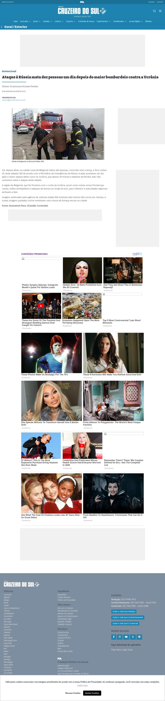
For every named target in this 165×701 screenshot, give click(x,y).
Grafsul (60, 643)
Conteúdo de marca (86, 21)
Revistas (7, 659)
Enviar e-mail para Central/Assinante (128, 617)
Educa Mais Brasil (11, 624)
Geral (35, 21)
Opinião (46, 21)
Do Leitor (7, 619)
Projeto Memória (64, 597)
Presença (7, 667)
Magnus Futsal (9, 646)
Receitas (7, 657)
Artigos (6, 600)
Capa (16, 21)
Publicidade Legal (64, 619)
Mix (5, 649)
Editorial (7, 632)
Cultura (58, 21)
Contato (160, 2)
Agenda (7, 597)
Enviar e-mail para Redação (124, 611)
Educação (7, 622)
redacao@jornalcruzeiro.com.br (14, 100)
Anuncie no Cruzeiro (65, 613)
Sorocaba (24, 21)
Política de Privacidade (67, 600)
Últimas (148, 21)
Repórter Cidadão (64, 622)
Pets (5, 654)
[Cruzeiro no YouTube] (126, 637)
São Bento (8, 670)
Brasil (6, 603)
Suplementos (102, 21)
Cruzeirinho (8, 616)
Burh (59, 649)
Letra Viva (7, 643)
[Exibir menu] (160, 11)
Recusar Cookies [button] (72, 693)
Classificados (118, 21)
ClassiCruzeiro (63, 632)
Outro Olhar (8, 665)
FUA (60, 659)
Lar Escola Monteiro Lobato (68, 671)
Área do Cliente (8, 2)
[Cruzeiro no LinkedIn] (139, 637)
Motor (6, 651)
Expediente (62, 595)
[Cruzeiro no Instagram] (119, 637)
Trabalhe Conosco (65, 624)
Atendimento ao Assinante (68, 611)
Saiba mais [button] (82, 685)
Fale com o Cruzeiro (65, 608)
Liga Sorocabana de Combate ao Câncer (73, 674)
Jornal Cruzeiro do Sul (82, 10)
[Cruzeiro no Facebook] (113, 637)
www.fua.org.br (63, 666)
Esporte (69, 21)
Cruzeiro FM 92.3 (64, 638)
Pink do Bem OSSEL (65, 651)
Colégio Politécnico (65, 668)
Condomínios (9, 613)
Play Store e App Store (122, 649)
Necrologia (8, 662)
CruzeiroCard (63, 635)
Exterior (7, 635)
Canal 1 (6, 605)
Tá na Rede (8, 673)
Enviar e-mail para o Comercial (125, 623)
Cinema (7, 611)
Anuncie (151, 2)
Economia (7, 630)
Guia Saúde (8, 638)
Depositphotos (63, 646)
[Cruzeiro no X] (133, 637)
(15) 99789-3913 (128, 599)
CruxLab (61, 640)
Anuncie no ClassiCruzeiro (68, 616)
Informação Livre (10, 640)
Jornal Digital (134, 21)
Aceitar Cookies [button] (92, 693)
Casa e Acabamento (11, 608)
